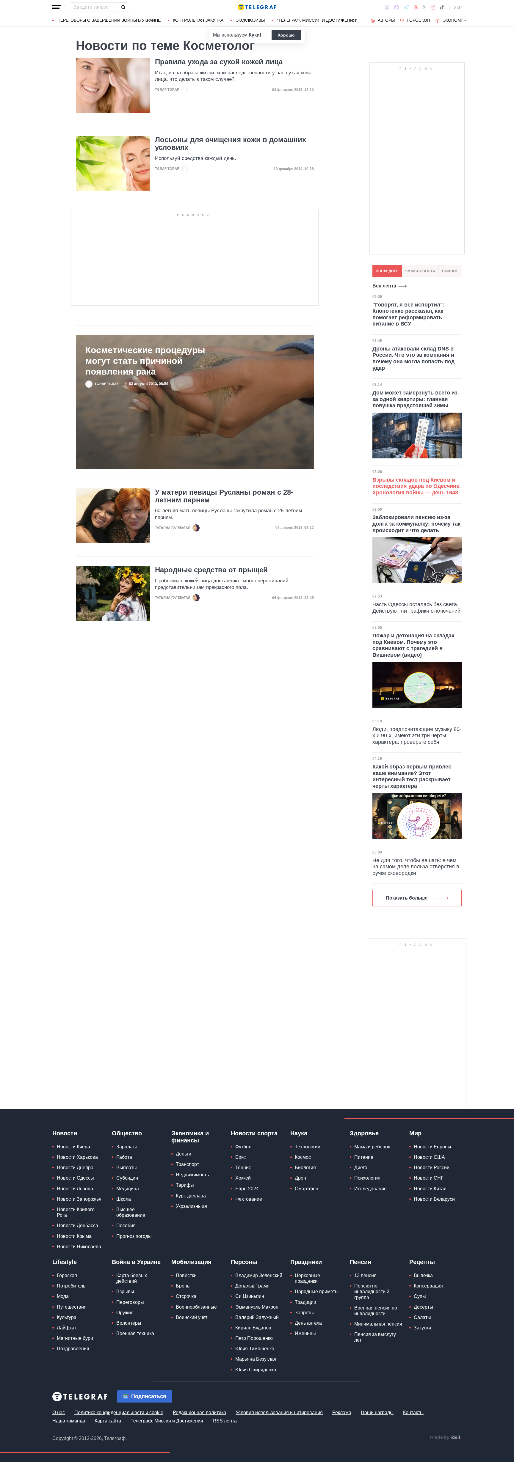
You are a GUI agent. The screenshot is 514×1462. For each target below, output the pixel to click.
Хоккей (243, 1177)
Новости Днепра (75, 1167)
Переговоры (130, 1302)
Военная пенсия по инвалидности (375, 1310)
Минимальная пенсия (378, 1323)
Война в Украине (136, 1262)
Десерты (423, 1306)
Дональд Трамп (252, 1285)
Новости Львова (75, 1188)
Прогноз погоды (134, 1236)
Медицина (127, 1188)
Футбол (243, 1146)
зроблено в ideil (446, 1438)
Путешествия (72, 1306)
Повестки (186, 1275)
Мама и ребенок (372, 1146)
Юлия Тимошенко (254, 1348)
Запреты (304, 1312)
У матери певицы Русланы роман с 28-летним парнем (224, 496)
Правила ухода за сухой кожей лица (219, 62)
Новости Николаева (79, 1246)
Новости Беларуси (434, 1199)
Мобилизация (191, 1262)
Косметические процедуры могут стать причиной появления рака (145, 360)
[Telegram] (406, 7)
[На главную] (257, 7)
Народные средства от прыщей (211, 570)
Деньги (183, 1153)
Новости (64, 1133)
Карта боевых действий (131, 1278)
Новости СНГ (429, 1177)
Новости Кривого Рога (76, 1212)
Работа (124, 1157)
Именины (305, 1333)
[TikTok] (442, 7)
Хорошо (286, 35)
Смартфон (306, 1188)
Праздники (306, 1262)
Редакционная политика (199, 1412)
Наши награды (377, 1412)
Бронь (182, 1285)
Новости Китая (430, 1188)
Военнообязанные (196, 1306)
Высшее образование (130, 1212)
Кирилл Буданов (253, 1327)
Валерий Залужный (257, 1317)
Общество (127, 1133)
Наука (298, 1133)
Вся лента (384, 285)
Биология (305, 1167)
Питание (363, 1157)
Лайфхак (66, 1327)
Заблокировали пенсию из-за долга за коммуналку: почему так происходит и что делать (416, 523)
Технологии (307, 1146)
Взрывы (125, 1291)
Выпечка (423, 1275)
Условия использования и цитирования (279, 1412)
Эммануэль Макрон (256, 1306)
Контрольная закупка (198, 20)
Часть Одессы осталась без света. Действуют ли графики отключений (416, 607)
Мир (415, 1133)
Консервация (428, 1285)
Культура (66, 1317)
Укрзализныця (191, 1206)
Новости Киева (73, 1146)
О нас (58, 1412)
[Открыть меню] (56, 7)
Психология (367, 1177)
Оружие (125, 1312)
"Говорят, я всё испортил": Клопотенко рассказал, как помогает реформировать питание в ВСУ (408, 314)
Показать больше (406, 897)
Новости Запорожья (79, 1199)
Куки (254, 34)
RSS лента (225, 1420)
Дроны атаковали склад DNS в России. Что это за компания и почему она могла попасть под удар (413, 358)
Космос (303, 1157)
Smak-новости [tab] (420, 271)
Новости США (429, 1157)
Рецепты (422, 1262)
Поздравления (73, 1348)
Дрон (300, 1177)
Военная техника (135, 1333)
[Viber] (396, 7)
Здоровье (364, 1133)
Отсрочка (186, 1296)
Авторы (386, 20)
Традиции (305, 1302)
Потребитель (71, 1285)
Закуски (422, 1327)
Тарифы (185, 1185)
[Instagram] (433, 7)
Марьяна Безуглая (255, 1359)
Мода (63, 1296)
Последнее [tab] (387, 271)
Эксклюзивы (250, 20)
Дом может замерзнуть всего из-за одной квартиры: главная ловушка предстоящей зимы (415, 399)
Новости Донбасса (77, 1225)
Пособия (126, 1225)
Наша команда (68, 1420)
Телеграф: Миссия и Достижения (167, 1420)
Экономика (456, 20)
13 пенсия (365, 1275)
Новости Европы (432, 1146)
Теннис (243, 1167)
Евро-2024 (247, 1188)
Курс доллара (191, 1195)
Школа (123, 1199)
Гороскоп (418, 20)
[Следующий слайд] (465, 20)
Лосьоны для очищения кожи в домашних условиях (230, 143)
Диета (360, 1167)
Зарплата (126, 1146)
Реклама (341, 1412)
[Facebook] (387, 7)
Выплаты (126, 1167)
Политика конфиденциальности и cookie (118, 1412)
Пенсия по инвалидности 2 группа (371, 1291)
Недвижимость (192, 1174)
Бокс (240, 1157)
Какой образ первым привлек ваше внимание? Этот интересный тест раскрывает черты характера (411, 776)
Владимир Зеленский (258, 1275)
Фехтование (248, 1199)
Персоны (244, 1262)
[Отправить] (123, 7)
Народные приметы (317, 1291)
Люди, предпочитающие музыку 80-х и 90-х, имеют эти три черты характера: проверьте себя (416, 735)
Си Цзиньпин (249, 1296)
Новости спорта (254, 1133)
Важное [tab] (450, 271)
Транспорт (187, 1164)
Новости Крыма (74, 1236)
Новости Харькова (77, 1157)
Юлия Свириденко (255, 1369)
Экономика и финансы (190, 1137)
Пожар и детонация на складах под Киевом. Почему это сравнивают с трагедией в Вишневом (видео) (413, 645)
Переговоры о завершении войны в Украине (109, 20)
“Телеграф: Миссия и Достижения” (317, 20)
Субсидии (127, 1177)
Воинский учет (191, 1317)
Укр (458, 7)
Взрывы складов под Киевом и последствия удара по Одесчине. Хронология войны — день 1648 (416, 486)
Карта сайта (108, 1420)
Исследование (370, 1188)
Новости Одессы (75, 1177)
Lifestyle (64, 1262)
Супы (420, 1296)
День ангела (308, 1323)
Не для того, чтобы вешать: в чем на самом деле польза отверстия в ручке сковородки (415, 866)
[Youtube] (415, 7)
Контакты (413, 1412)
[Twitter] (424, 7)
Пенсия (360, 1262)
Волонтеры (128, 1323)
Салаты (422, 1317)
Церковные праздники (307, 1278)
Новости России (431, 1167)
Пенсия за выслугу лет (375, 1337)
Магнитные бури (75, 1338)
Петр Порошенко (254, 1338)
